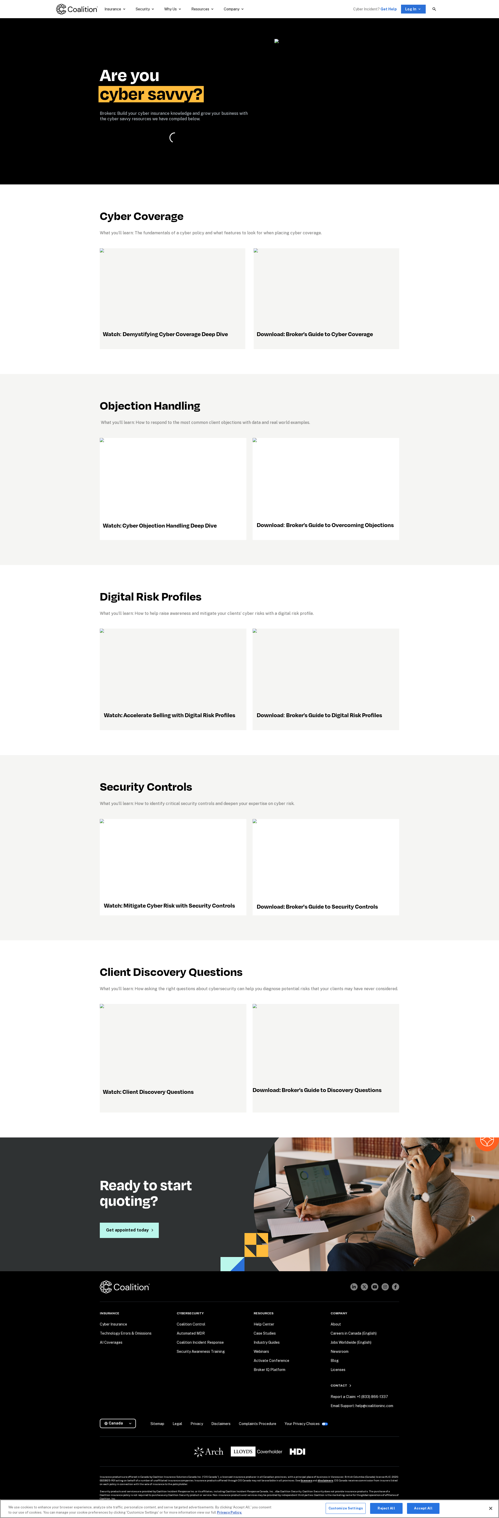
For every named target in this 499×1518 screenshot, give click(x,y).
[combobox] (120, 1423)
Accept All (423, 1508)
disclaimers (325, 1480)
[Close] (490, 1508)
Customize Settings (346, 1508)
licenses (306, 1480)
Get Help (388, 9)
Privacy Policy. (229, 1512)
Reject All (386, 1508)
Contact (339, 1385)
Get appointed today (127, 1230)
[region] (249, 1509)
